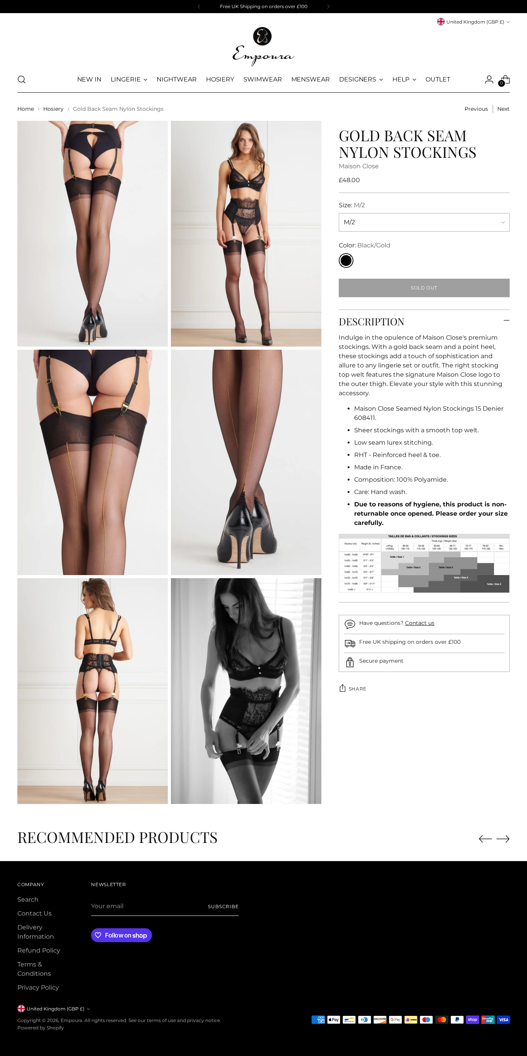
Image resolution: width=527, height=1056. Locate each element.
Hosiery (53, 108)
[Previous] (199, 6)
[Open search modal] (21, 79)
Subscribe (223, 906)
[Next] (328, 6)
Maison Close (359, 166)
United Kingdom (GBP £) (475, 22)
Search (28, 899)
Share (358, 689)
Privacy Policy (38, 987)
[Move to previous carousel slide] (485, 839)
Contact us (419, 622)
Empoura (71, 1020)
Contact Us (34, 913)
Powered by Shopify (40, 1028)
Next (503, 108)
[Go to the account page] (489, 79)
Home (25, 108)
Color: (364, 245)
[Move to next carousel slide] (503, 838)
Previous (476, 108)
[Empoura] (263, 46)
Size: (352, 205)
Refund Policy (38, 950)
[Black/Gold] (346, 260)
